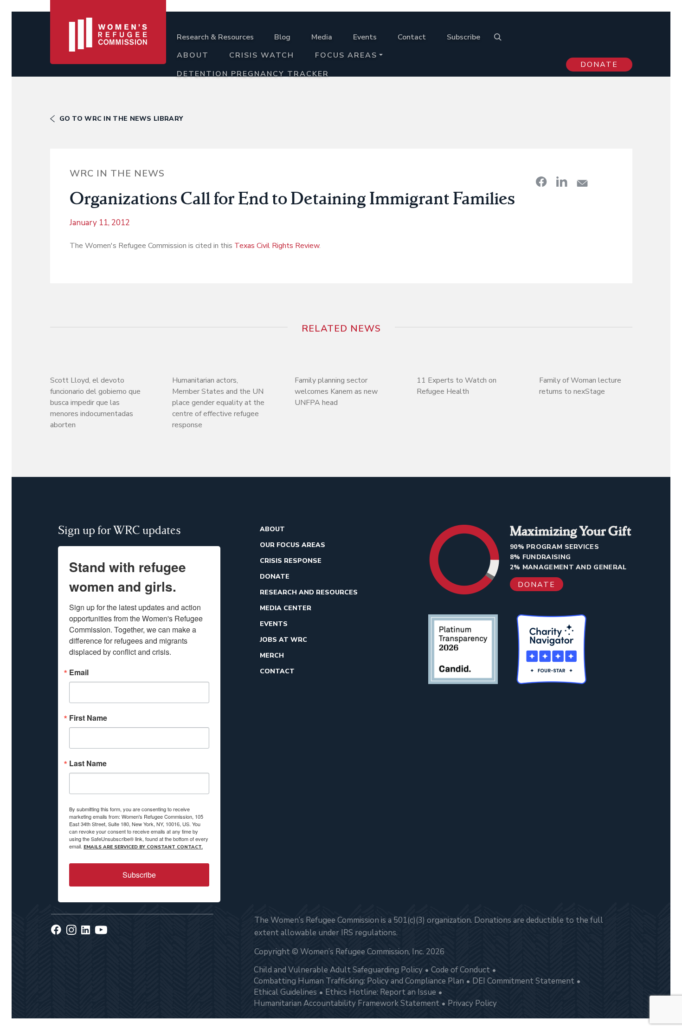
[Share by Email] (582, 183)
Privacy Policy (472, 1003)
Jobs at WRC (283, 639)
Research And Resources (309, 592)
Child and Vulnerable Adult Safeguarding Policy (338, 970)
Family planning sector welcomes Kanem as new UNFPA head (336, 391)
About (193, 55)
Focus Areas (346, 55)
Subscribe (463, 37)
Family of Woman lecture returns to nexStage (580, 386)
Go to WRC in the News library (121, 118)
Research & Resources (215, 37)
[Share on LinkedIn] (561, 181)
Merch (272, 655)
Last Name (88, 763)
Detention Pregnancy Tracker (253, 74)
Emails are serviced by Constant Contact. (143, 847)
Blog (282, 37)
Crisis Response (291, 560)
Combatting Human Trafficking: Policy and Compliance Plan (359, 981)
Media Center (285, 608)
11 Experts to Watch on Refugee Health (456, 386)
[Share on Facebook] (541, 181)
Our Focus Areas (292, 545)
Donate (599, 64)
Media (321, 37)
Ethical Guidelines (285, 992)
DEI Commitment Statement (523, 981)
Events (365, 37)
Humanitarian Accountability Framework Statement (346, 1003)
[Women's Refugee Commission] (108, 47)
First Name (88, 718)
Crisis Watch (261, 55)
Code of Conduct (460, 970)
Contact (412, 37)
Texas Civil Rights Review (276, 246)
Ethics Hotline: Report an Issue (380, 992)
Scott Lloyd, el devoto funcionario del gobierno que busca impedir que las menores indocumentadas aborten (95, 402)
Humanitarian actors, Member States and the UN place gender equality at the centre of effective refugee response (218, 402)
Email (79, 672)
